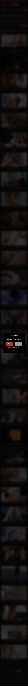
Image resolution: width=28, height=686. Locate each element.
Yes (9, 343)
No (18, 343)
